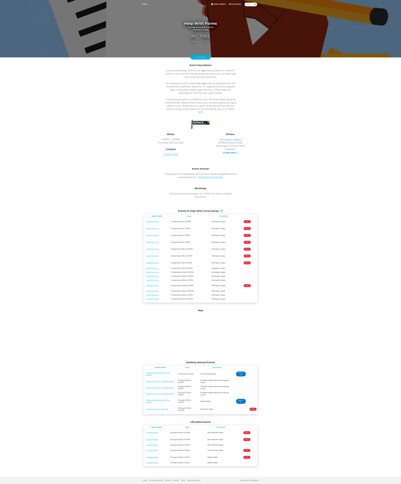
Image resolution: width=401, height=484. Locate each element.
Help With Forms (152, 222)
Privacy (168, 480)
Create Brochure (193, 480)
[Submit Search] (255, 4)
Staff (183, 480)
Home (145, 480)
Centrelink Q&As (152, 433)
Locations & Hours (156, 480)
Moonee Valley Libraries (249, 480)
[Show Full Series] (221, 211)
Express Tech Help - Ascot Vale (157, 409)
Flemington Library (230, 139)
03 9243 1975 (170, 154)
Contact (176, 480)
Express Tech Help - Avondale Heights (160, 381)
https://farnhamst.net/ (210, 177)
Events (145, 4)
